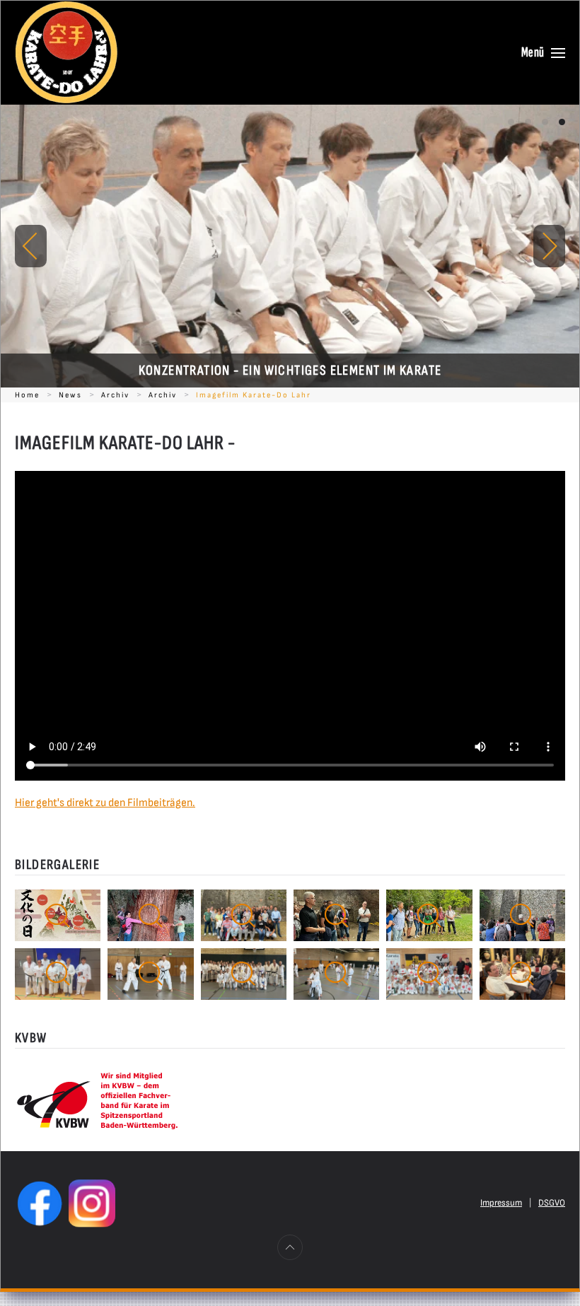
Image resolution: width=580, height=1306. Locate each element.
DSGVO (551, 1202)
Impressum (501, 1202)
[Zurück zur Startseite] (66, 53)
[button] (543, 53)
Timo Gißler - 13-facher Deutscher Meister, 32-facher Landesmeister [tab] (511, 122)
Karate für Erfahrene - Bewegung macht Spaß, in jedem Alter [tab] (545, 122)
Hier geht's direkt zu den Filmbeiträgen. (105, 803)
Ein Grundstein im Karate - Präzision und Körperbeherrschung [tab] (528, 122)
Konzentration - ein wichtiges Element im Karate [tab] (562, 122)
